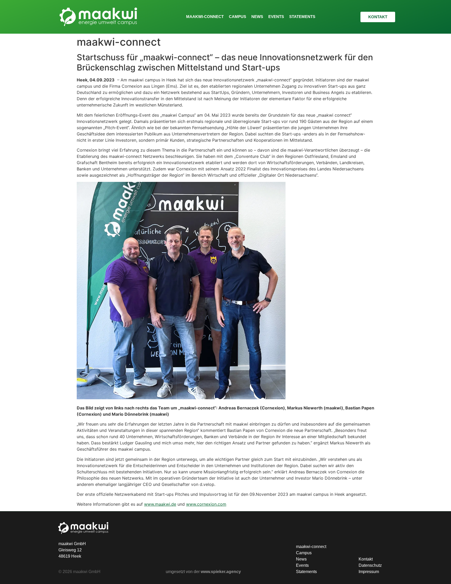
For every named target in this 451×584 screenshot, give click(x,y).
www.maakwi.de (160, 504)
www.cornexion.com (206, 504)
